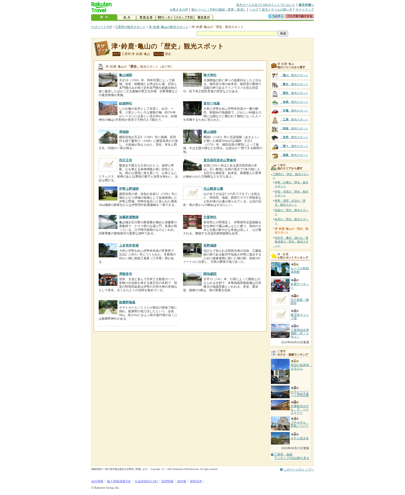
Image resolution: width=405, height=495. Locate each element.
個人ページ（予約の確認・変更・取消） (218, 9)
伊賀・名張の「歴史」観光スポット (291, 193)
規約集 (181, 481)
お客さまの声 (179, 9)
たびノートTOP (101, 27)
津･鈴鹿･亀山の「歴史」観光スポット (167, 46)
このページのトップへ (298, 469)
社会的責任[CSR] (146, 481)
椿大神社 (210, 75)
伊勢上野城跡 (129, 188)
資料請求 (196, 481)
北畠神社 (210, 217)
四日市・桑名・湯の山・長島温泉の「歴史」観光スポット (291, 241)
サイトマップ (305, 9)
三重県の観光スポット (130, 27)
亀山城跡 (125, 75)
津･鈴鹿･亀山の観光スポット (168, 27)
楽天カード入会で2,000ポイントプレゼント (265, 5)
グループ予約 (184, 17)
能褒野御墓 (127, 302)
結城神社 (125, 103)
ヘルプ (254, 9)
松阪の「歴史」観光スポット (291, 212)
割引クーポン (165, 17)
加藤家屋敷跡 (129, 217)
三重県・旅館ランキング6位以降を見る (291, 456)
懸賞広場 (146, 17)
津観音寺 (125, 274)
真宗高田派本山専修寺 (219, 160)
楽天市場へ (306, 5)
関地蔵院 (210, 274)
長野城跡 (210, 245)
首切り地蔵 (211, 103)
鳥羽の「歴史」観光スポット (291, 221)
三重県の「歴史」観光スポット (291, 176)
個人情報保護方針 (119, 481)
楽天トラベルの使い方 (277, 9)
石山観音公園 (213, 188)
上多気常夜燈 (129, 245)
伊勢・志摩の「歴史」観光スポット (291, 184)
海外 (126, 17)
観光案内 (203, 17)
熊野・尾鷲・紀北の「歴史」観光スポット (290, 202)
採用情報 (167, 481)
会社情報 (97, 481)
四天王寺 (125, 160)
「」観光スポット (294, 75)
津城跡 (124, 132)
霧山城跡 (210, 132)
